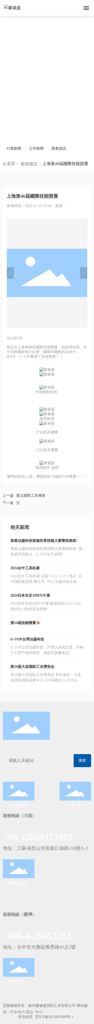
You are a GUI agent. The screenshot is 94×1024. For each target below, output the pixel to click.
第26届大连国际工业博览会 (32, 667)
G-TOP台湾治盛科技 (27, 639)
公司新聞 (36, 148)
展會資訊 (58, 148)
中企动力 (17, 1012)
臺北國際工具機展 (30, 496)
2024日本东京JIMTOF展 (30, 595)
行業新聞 (14, 148)
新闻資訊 (29, 164)
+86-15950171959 (38, 837)
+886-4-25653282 (37, 936)
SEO (38, 1012)
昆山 (29, 1012)
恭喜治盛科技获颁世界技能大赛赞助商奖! (44, 541)
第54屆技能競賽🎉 (25, 623)
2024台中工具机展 (25, 568)
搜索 (82, 760)
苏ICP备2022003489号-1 (54, 1017)
